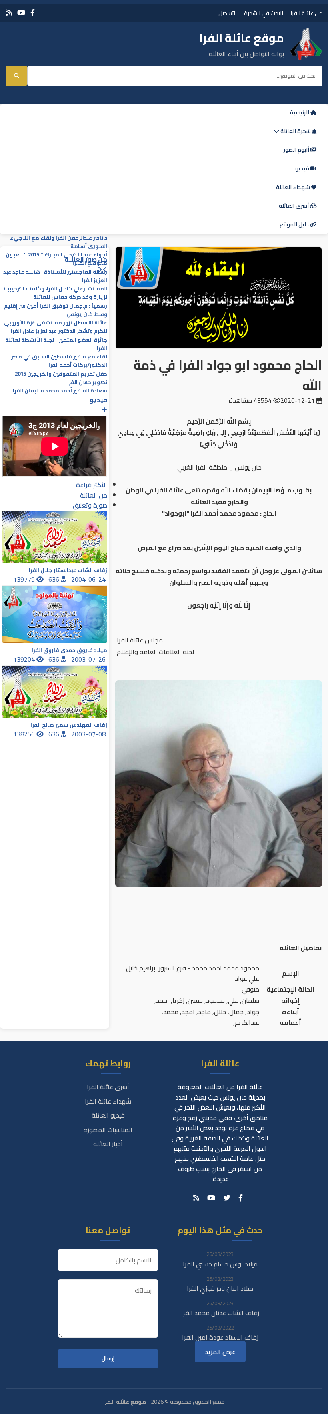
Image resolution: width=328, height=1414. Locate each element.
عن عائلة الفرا (306, 13)
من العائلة (93, 495)
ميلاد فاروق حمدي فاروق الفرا (69, 650)
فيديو (302, 168)
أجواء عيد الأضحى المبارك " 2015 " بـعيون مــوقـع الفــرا (56, 259)
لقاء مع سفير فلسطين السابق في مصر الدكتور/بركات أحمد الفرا (59, 361)
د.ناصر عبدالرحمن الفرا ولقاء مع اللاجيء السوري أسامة (58, 242)
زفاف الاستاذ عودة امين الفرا (220, 1337)
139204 (24, 659)
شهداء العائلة (293, 187)
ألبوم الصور (297, 149)
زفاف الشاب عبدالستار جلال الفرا (68, 570)
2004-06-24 (89, 579)
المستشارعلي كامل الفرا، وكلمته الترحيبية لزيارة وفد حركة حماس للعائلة (55, 293)
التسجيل (227, 13)
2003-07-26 (89, 659)
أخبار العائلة (108, 1144)
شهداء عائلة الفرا (108, 1101)
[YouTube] (21, 12)
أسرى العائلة (294, 205)
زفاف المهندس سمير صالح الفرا (68, 725)
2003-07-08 (89, 734)
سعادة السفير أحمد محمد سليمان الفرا (60, 391)
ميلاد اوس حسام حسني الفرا (220, 1264)
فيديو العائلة (108, 1115)
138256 (24, 734)
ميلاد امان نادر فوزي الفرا (220, 1288)
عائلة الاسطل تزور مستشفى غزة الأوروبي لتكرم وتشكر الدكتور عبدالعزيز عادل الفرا (55, 327)
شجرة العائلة (295, 131)
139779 (24, 579)
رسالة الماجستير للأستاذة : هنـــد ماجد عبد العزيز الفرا (55, 276)
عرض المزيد (220, 1352)
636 (54, 579)
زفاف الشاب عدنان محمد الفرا (220, 1313)
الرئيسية (300, 112)
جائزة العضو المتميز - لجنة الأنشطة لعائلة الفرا (56, 344)
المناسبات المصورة (108, 1130)
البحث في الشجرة (263, 13)
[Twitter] (226, 1198)
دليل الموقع (295, 224)
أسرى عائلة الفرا (108, 1087)
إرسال (108, 1359)
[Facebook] (32, 12)
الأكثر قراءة (91, 485)
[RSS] (9, 12)
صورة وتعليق (90, 505)
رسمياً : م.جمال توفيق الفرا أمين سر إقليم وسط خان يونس (55, 310)
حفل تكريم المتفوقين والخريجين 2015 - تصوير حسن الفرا (59, 378)
